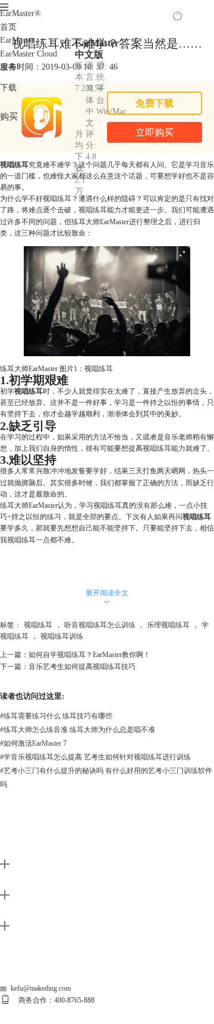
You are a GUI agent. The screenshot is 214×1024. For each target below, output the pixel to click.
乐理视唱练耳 (168, 625)
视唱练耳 (38, 625)
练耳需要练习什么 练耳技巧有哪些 (56, 716)
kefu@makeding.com (41, 988)
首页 (8, 27)
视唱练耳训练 (61, 636)
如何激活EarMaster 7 (33, 743)
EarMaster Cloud (28, 53)
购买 (9, 116)
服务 (8, 66)
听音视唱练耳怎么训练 (100, 625)
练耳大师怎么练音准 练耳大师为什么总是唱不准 (77, 729)
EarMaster (20, 13)
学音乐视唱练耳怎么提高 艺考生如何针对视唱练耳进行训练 (95, 757)
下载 (8, 87)
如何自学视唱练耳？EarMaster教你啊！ (89, 654)
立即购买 (155, 132)
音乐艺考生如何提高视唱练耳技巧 (82, 666)
